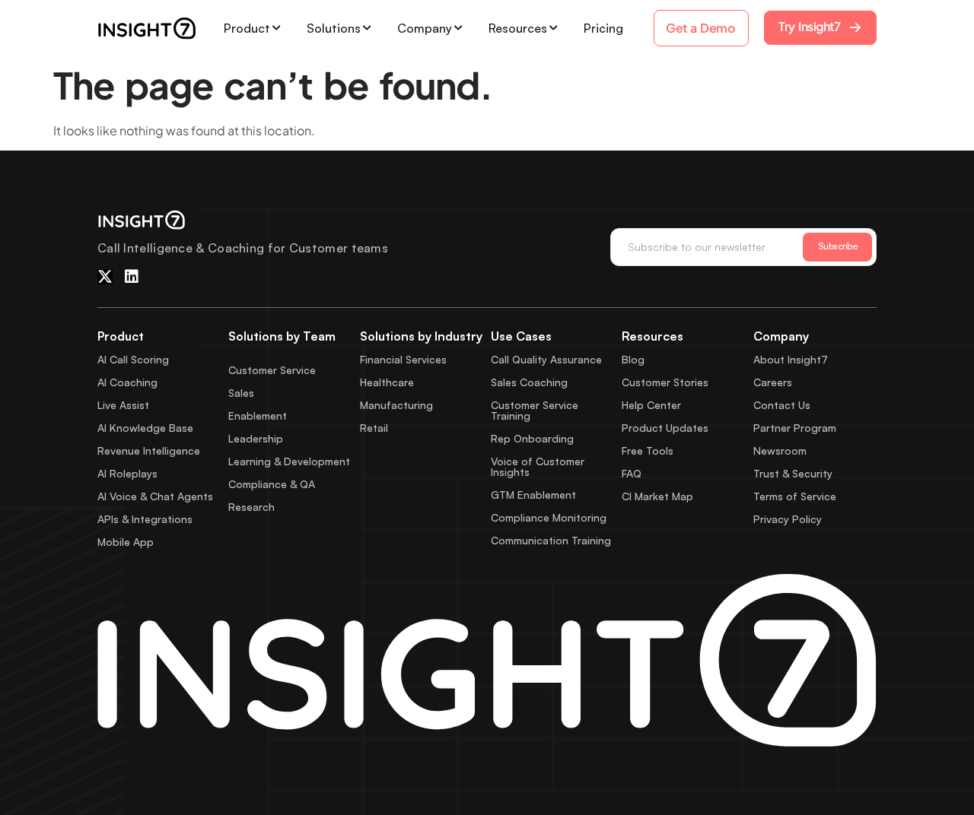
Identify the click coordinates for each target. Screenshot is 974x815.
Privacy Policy (787, 518)
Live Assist (123, 404)
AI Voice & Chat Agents (155, 496)
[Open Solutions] (367, 28)
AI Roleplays (127, 473)
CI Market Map (657, 496)
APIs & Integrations (145, 518)
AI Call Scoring (133, 359)
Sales (241, 392)
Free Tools (647, 450)
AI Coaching (127, 382)
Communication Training (551, 540)
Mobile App (125, 541)
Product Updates (665, 427)
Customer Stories (665, 382)
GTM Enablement (533, 494)
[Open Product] (276, 28)
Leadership (255, 438)
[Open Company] (458, 28)
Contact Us (781, 404)
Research (251, 506)
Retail (374, 427)
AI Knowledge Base (145, 427)
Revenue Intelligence (148, 450)
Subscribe (838, 246)
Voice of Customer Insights (537, 466)
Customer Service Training (534, 410)
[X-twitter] (105, 276)
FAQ (631, 473)
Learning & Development (289, 461)
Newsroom (780, 450)
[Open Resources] (553, 28)
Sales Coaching (529, 382)
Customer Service (272, 369)
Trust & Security (792, 473)
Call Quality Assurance (546, 359)
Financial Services (403, 359)
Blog (633, 359)
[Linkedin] (131, 276)
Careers (772, 382)
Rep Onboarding (532, 438)
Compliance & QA (271, 483)
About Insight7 (790, 359)
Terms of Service (794, 496)
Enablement (257, 415)
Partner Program (794, 427)
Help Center (651, 404)
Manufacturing (396, 404)
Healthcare (387, 382)
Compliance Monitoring (548, 517)
